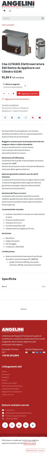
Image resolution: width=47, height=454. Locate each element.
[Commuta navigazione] (10, 10)
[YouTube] (19, 425)
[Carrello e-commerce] (4, 10)
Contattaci (9, 410)
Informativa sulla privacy (12, 386)
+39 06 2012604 (11, 418)
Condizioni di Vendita (10, 389)
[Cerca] (42, 18)
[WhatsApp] (26, 117)
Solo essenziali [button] (31, 450)
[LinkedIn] (19, 117)
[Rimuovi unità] (4, 93)
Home (4, 371)
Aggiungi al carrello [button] (29, 93)
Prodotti (5, 377)
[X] (12, 117)
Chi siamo (6, 374)
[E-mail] (40, 117)
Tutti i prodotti (8, 25)
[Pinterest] (33, 117)
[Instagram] (12, 425)
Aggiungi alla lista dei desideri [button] (17, 99)
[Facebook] (5, 117)
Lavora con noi (8, 394)
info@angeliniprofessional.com (18, 413)
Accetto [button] (41, 450)
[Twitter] (33, 425)
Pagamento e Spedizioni (12, 391)
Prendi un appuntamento (15, 416)
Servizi (4, 380)
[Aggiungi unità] (13, 93)
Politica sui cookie (9, 383)
